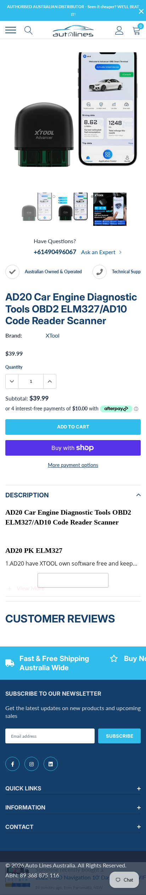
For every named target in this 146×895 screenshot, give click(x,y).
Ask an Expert (99, 251)
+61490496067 (55, 252)
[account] (119, 30)
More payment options (73, 465)
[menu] (10, 30)
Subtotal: (16, 398)
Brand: (13, 335)
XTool (53, 335)
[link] (12, 764)
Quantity (13, 367)
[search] (28, 30)
